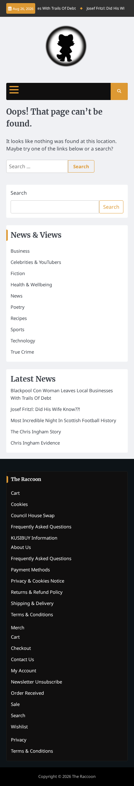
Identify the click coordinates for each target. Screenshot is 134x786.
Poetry (18, 307)
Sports (17, 329)
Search (19, 192)
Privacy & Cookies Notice (37, 581)
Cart (15, 493)
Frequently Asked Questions (41, 526)
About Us (21, 547)
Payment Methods (30, 569)
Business (20, 251)
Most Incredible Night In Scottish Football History (63, 420)
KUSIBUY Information (34, 538)
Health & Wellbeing (31, 284)
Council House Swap (33, 515)
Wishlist (19, 726)
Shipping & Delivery (32, 603)
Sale (15, 704)
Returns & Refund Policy (37, 592)
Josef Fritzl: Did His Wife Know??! (45, 409)
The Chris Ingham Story (36, 431)
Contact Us (22, 659)
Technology (23, 340)
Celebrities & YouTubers (36, 262)
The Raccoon (84, 776)
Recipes (19, 318)
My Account (23, 670)
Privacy (18, 739)
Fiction (18, 273)
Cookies (19, 504)
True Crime (22, 352)
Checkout (21, 648)
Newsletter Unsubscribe (36, 682)
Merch (17, 627)
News (16, 296)
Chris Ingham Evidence (35, 443)
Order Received (27, 693)
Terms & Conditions (32, 614)
